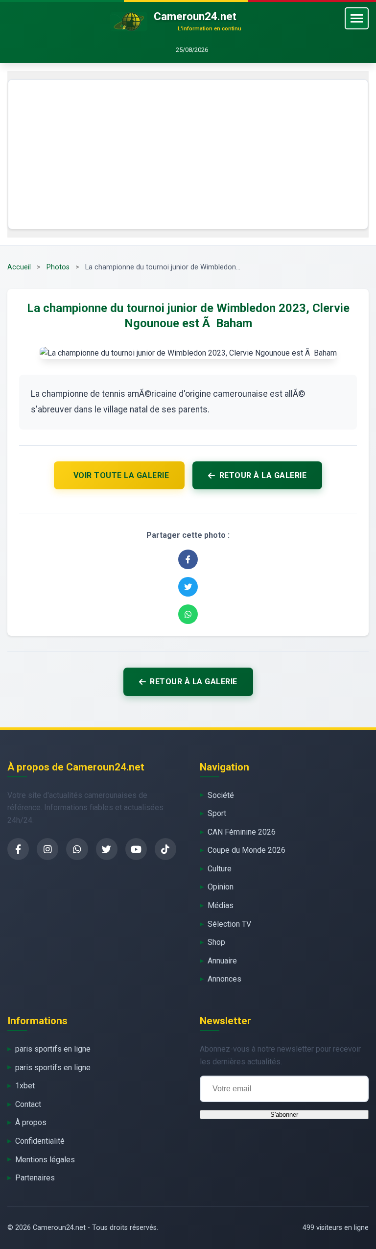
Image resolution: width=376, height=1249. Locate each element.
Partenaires (35, 1177)
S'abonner (284, 1114)
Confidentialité (40, 1141)
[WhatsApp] (77, 849)
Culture (220, 868)
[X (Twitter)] (107, 849)
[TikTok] (165, 849)
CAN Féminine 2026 (242, 832)
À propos (31, 1122)
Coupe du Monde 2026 (246, 850)
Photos (58, 267)
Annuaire (222, 960)
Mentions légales (45, 1159)
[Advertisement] (188, 154)
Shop (216, 942)
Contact (28, 1104)
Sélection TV (229, 924)
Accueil (19, 267)
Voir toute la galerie (121, 475)
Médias (221, 905)
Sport (217, 813)
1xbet (25, 1085)
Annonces (224, 979)
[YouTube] (136, 849)
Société (221, 795)
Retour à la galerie (263, 475)
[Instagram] (47, 849)
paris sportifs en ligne (53, 1049)
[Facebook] (18, 849)
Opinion (221, 886)
